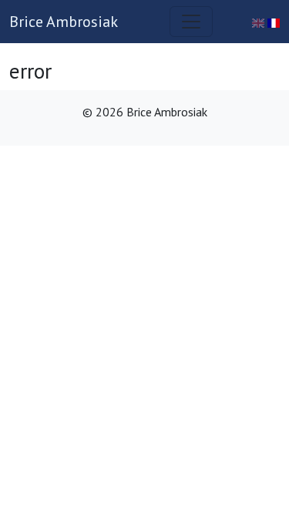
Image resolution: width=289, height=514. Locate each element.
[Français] (273, 21)
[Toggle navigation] (191, 21)
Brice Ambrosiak (63, 22)
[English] (259, 21)
